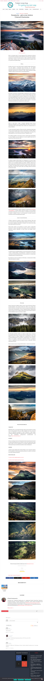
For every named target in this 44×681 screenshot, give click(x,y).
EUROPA (10, 9)
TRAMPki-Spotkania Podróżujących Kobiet (32, 602)
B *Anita (36, 652)
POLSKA (6, 9)
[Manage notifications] (42, 679)
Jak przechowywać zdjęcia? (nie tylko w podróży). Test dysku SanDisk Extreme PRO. (36, 668)
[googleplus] (24, 664)
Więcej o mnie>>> (11, 607)
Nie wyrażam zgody (21, 679)
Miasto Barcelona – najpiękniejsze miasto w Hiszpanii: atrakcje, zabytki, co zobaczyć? (36, 665)
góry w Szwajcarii (13, 575)
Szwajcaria (18, 575)
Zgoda (15, 679)
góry (9, 575)
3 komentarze (24, 19)
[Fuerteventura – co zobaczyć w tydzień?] (4, 586)
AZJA (17, 9)
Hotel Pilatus (33, 209)
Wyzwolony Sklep (36, 9)
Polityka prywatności (28, 679)
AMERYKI (13, 9)
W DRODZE (26, 13)
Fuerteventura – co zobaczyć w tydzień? (4, 590)
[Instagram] (24, 658)
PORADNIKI (26, 9)
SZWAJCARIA (21, 13)
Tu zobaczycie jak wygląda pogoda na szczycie (16, 457)
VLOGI (30, 9)
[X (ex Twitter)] (18, 664)
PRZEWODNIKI (21, 9)
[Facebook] (18, 658)
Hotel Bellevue (11, 210)
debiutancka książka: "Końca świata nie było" (25, 605)
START (4, 9)
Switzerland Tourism (30, 563)
